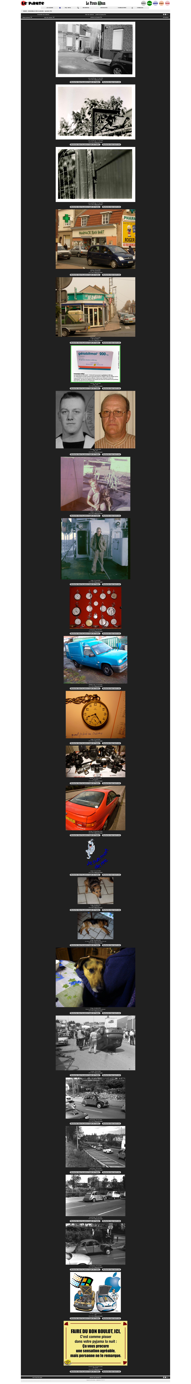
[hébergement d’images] (155, 3)
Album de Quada (98, 79)
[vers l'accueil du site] (33, 3)
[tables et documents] (143, 3)
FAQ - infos (68, 7)
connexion (140, 7)
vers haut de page (37, 1377)
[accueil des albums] (95, 3)
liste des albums (89, 14)
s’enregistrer (122, 7)
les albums (50, 7)
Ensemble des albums (36, 11)
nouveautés (103, 7)
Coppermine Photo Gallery (90, 1380)
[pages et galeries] (161, 3)
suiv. (168, 14)
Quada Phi (48, 11)
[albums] (149, 3)
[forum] (167, 3)
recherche (86, 7)
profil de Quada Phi (101, 14)
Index (25, 11)
